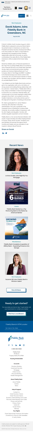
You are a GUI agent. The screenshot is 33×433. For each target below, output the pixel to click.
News (16, 385)
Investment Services (16, 368)
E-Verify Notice (16, 417)
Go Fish (24, 428)
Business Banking (16, 366)
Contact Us (16, 392)
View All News (16, 290)
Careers (16, 384)
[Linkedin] (3, 133)
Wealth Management (16, 375)
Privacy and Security (16, 401)
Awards (16, 206)
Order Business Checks (16, 394)
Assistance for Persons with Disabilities (16, 415)
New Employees (16, 23)
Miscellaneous (16, 241)
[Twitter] (6, 133)
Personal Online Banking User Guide (16, 399)
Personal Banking (16, 373)
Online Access (16, 372)
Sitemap (16, 408)
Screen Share (16, 407)
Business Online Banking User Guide (16, 397)
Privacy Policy (16, 403)
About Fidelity (16, 382)
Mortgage (16, 370)
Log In (21, 15)
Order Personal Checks (16, 396)
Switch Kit (16, 405)
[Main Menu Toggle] (27, 15)
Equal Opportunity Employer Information (16, 413)
